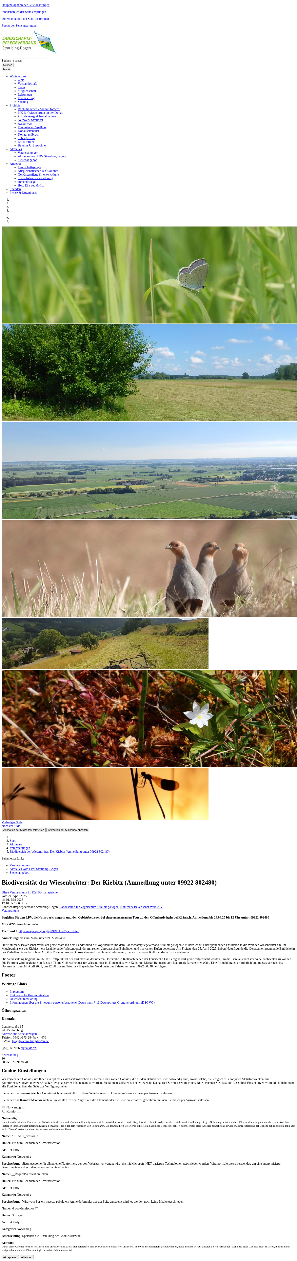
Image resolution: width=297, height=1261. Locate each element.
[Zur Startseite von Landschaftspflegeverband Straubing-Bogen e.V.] (29, 53)
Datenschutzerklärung (24, 999)
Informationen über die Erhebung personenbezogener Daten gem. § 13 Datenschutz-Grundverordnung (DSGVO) (82, 1002)
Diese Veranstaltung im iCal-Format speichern (31, 892)
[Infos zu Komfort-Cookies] (19, 1112)
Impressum (17, 991)
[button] (18, 76)
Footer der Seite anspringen (19, 25)
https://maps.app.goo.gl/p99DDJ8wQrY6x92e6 (49, 931)
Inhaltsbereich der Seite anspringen (24, 12)
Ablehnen (26, 1257)
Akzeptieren (10, 1257)
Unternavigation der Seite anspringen (25, 18)
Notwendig (13, 1107)
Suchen (6, 60)
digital (29, 1048)
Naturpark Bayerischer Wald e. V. (141, 907)
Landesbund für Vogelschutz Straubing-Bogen (89, 907)
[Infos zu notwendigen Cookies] (23, 1108)
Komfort (11, 1111)
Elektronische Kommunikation (29, 995)
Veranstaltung (10, 910)
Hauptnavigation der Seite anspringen (26, 5)
